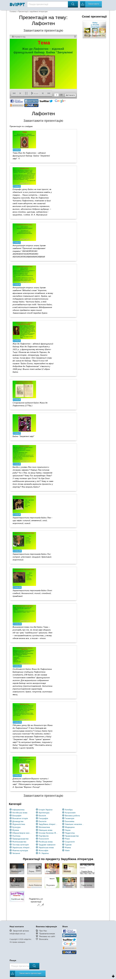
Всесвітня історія (20, 818)
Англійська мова (19, 812)
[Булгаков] (17, 882)
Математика (44, 827)
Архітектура (44, 812)
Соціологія (70, 842)
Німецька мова (45, 830)
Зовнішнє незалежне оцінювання (75, 824)
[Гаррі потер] (87, 882)
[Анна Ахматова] (34, 882)
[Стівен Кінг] (52, 868)
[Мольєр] (69, 868)
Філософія (43, 850)
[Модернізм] (69, 882)
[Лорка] (34, 868)
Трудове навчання (47, 844)
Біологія (42, 815)
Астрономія (70, 812)
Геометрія (69, 818)
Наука (67, 830)
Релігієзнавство (19, 842)
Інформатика (18, 809)
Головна (13, 12)
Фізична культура (20, 850)
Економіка (69, 821)
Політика (16, 836)
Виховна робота (72, 815)
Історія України (45, 809)
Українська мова (46, 847)
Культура (16, 827)
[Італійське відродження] (17, 896)
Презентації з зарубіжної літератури (33, 12)
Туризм (68, 844)
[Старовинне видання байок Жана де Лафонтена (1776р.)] (24, 389)
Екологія (42, 821)
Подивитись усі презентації (36, 900)
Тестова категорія (20, 844)
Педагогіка (70, 833)
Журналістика (18, 824)
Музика (15, 830)
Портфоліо (44, 836)
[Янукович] (52, 882)
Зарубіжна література (48, 824)
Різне (67, 839)
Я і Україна (44, 853)
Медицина (70, 827)
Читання (16, 853)
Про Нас (43, 931)
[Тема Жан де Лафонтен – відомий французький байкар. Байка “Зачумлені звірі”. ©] (24, 139)
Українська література (22, 847)
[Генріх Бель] (87, 868)
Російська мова (46, 842)
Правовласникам (47, 933)
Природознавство (20, 839)
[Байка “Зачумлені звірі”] (24, 423)
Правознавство (72, 836)
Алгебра (69, 809)
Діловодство (17, 821)
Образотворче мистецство (22, 833)
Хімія (67, 850)
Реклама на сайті (47, 936)
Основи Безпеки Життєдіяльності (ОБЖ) (48, 833)
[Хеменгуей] (17, 868)
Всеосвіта (43, 939)
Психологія (44, 839)
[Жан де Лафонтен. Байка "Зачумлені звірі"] (94, 29)
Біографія (16, 815)
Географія (43, 818)
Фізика (68, 847)
